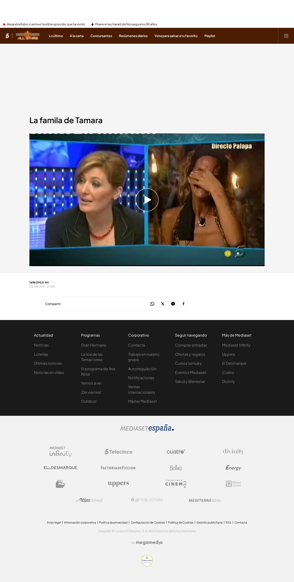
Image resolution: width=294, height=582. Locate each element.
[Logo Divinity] (233, 451)
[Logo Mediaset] (147, 431)
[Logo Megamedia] (149, 543)
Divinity (228, 381)
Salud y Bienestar (190, 381)
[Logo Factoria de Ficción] (118, 468)
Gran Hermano (93, 345)
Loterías (41, 354)
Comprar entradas (191, 345)
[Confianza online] (147, 564)
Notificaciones (141, 377)
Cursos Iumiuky (188, 363)
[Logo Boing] (176, 468)
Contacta (136, 345)
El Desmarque (234, 363)
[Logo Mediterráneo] (205, 500)
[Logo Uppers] (118, 484)
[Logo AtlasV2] (89, 500)
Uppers (228, 354)
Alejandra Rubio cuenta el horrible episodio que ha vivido (46, 24)
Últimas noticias (48, 363)
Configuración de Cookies (148, 522)
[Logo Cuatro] (176, 451)
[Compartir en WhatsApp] (152, 304)
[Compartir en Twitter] (163, 304)
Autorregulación (142, 368)
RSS (228, 522)
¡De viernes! (91, 392)
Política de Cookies (180, 522)
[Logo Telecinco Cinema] (176, 484)
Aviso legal (54, 522)
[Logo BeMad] (60, 484)
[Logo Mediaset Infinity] (61, 451)
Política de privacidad (113, 522)
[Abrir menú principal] (286, 35)
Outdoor (88, 401)
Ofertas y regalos (190, 354)
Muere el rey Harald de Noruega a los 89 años (126, 24)
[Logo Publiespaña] (147, 500)
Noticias (41, 345)
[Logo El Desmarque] (60, 467)
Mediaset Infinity (236, 345)
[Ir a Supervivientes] (28, 35)
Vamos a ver (91, 383)
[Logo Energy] (234, 468)
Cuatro (228, 372)
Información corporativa (80, 522)
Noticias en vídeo (49, 372)
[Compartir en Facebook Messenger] (173, 304)
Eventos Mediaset (190, 372)
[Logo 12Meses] (233, 484)
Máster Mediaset (142, 401)
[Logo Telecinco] (118, 451)
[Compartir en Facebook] (183, 304)
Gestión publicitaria (210, 522)
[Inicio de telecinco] (7, 35)
